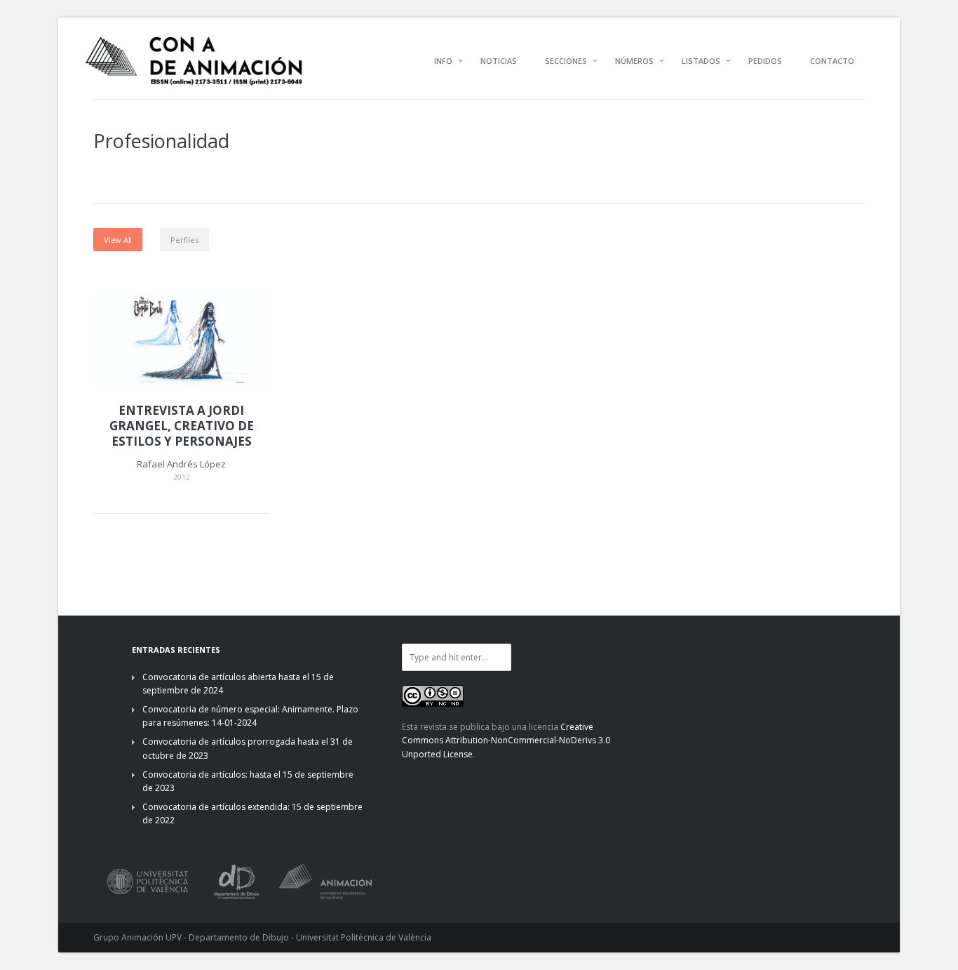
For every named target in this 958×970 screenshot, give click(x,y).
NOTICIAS (498, 61)
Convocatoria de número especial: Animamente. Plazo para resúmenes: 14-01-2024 (250, 716)
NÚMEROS (634, 61)
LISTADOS (701, 61)
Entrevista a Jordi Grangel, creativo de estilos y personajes (181, 426)
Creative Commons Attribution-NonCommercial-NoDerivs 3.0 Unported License (506, 740)
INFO (443, 61)
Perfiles (184, 239)
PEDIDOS (765, 61)
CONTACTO (832, 61)
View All (118, 239)
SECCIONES (566, 61)
